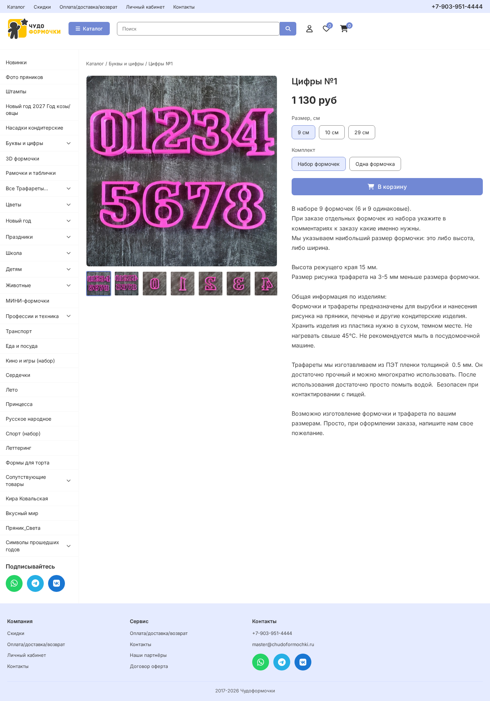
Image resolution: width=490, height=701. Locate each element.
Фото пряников (24, 77)
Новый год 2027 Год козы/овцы (38, 109)
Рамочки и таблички (31, 173)
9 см (303, 132)
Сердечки (18, 375)
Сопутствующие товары (26, 480)
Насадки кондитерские (34, 128)
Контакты (184, 7)
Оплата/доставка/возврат (88, 7)
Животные (18, 285)
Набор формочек (319, 164)
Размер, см (306, 118)
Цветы (13, 204)
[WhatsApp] (14, 583)
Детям (14, 269)
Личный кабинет (145, 7)
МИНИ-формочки (27, 301)
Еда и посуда (22, 346)
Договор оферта (149, 666)
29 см (361, 132)
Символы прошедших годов (32, 545)
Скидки (42, 7)
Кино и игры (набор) (30, 360)
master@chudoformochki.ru (283, 644)
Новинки (16, 62)
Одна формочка (375, 164)
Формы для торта (28, 462)
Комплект (303, 150)
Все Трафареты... (27, 188)
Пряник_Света (23, 528)
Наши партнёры (148, 655)
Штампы (16, 91)
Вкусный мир (22, 513)
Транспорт (19, 331)
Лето (12, 390)
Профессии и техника (32, 316)
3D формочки (22, 158)
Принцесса (19, 404)
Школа (14, 253)
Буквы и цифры (24, 143)
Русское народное (28, 419)
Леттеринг (18, 448)
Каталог (16, 7)
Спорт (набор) (23, 433)
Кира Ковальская (27, 498)
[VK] (56, 583)
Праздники (19, 237)
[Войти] (309, 28)
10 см (332, 132)
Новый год (18, 221)
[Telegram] (35, 583)
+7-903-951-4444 (457, 6)
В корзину (392, 186)
